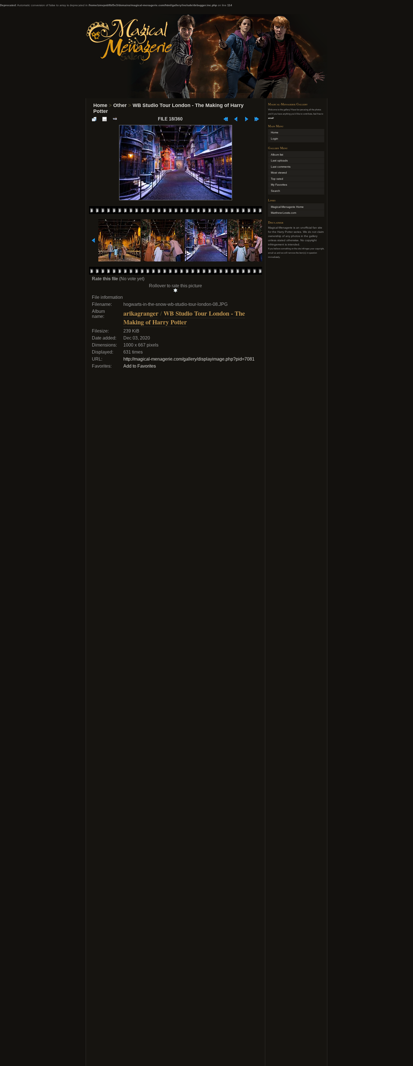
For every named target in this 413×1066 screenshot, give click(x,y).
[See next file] (246, 119)
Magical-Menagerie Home (287, 206)
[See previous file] (236, 119)
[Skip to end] (257, 119)
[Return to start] (226, 119)
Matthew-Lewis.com (283, 212)
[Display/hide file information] (104, 119)
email (270, 118)
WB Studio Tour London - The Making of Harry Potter (184, 318)
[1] (175, 290)
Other (120, 105)
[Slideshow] (115, 119)
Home (100, 105)
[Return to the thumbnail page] (94, 119)
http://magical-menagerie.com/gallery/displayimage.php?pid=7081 (189, 359)
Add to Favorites (139, 366)
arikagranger (140, 313)
